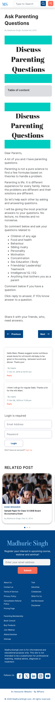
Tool (33, 582)
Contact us (8, 587)
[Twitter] (26, 676)
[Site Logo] (4, 4)
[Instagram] (40, 676)
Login (14, 443)
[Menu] (49, 2)
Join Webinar (9, 630)
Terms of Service (11, 591)
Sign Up (28, 450)
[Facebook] (19, 676)
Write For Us (36, 596)
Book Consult (9, 621)
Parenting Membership (13, 616)
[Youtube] (47, 676)
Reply (9, 375)
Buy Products (9, 625)
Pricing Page (9, 608)
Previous (16, 334)
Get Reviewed (37, 601)
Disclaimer (35, 605)
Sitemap (7, 639)
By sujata (12, 397)
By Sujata (12, 368)
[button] (24, 527)
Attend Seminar (10, 634)
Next (42, 334)
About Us (8, 582)
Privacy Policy (10, 596)
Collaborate (36, 591)
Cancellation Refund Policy (12, 602)
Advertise (35, 587)
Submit (27, 570)
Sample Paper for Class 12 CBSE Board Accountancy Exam (22, 512)
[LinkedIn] (33, 676)
